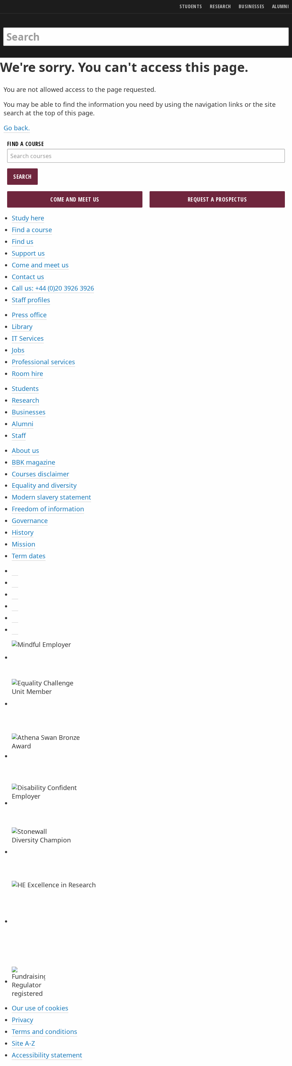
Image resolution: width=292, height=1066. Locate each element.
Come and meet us (74, 199)
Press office (29, 314)
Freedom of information (48, 509)
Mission (23, 544)
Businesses (29, 412)
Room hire (27, 373)
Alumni (22, 423)
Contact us (28, 276)
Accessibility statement (47, 1055)
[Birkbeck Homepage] (31, 29)
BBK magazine (33, 462)
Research (25, 400)
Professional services (43, 361)
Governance (30, 520)
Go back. (17, 128)
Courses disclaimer (40, 474)
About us (25, 450)
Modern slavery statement (51, 497)
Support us (28, 253)
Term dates (29, 556)
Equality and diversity (44, 485)
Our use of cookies (40, 1008)
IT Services (28, 338)
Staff (19, 435)
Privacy (22, 1019)
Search (22, 177)
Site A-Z (23, 1043)
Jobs (18, 350)
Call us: (53, 288)
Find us (22, 241)
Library (22, 326)
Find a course (32, 229)
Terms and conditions (44, 1031)
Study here (28, 218)
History (22, 532)
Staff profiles (31, 300)
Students (25, 388)
